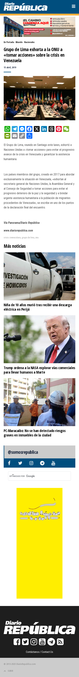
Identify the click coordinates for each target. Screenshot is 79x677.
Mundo (19, 42)
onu (37, 237)
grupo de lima (28, 237)
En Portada (9, 42)
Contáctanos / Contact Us (39, 651)
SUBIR (10, 670)
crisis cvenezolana (12, 237)
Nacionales (29, 42)
